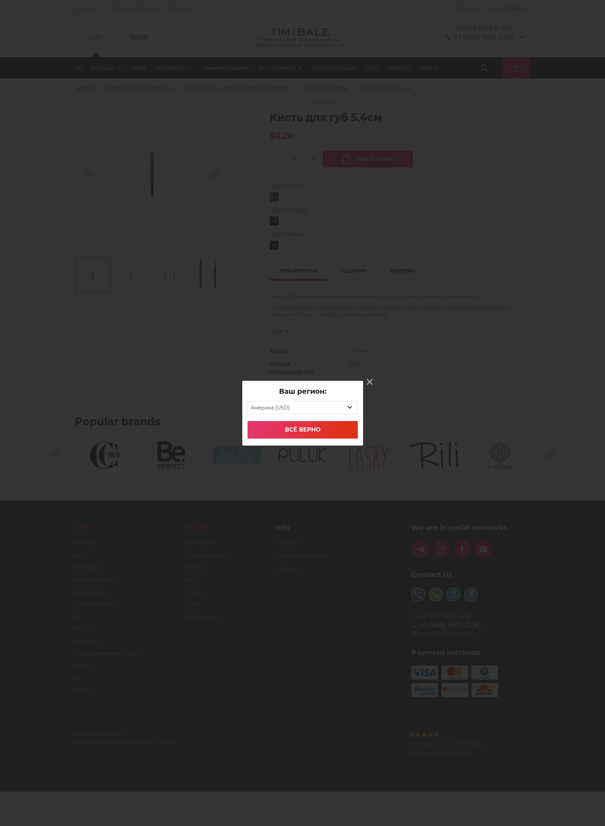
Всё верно (302, 429)
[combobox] (303, 407)
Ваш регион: (302, 391)
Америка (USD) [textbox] (270, 408)
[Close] (369, 382)
